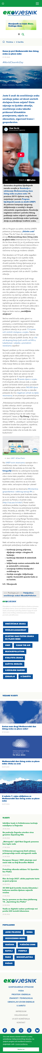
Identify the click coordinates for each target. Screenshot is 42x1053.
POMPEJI (22, 951)
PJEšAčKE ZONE (27, 945)
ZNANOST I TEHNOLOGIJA (21, 998)
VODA (21, 991)
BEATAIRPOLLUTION (14, 652)
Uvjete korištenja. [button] (21, 1044)
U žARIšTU (25, 676)
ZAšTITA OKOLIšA (13, 664)
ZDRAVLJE (10, 676)
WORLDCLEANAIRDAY (15, 630)
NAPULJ (9, 951)
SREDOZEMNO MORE (15, 938)
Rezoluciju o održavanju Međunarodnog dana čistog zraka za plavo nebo (18, 191)
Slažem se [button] (21, 1049)
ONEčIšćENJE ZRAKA (15, 624)
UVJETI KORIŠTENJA (21, 1019)
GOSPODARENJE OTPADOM (21, 987)
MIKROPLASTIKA (25, 957)
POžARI (9, 963)
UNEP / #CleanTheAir (18, 458)
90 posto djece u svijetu (27, 379)
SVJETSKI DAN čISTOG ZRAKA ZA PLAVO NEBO (19, 637)
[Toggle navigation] (37, 3)
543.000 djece (32, 387)
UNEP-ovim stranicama (15, 463)
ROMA (30, 932)
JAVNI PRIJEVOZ (13, 932)
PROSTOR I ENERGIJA (21, 994)
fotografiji (7, 471)
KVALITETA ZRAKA (14, 658)
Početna (9, 42)
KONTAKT (21, 1023)
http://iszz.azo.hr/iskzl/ (12, 503)
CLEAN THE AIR (23, 645)
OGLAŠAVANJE (21, 1015)
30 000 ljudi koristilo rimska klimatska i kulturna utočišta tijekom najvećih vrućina (20, 890)
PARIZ (8, 957)
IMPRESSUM (21, 1011)
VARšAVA (9, 945)
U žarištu (20, 42)
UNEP (7, 645)
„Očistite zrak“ (28, 231)
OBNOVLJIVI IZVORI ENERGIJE (21, 1002)
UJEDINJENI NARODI (15, 670)
